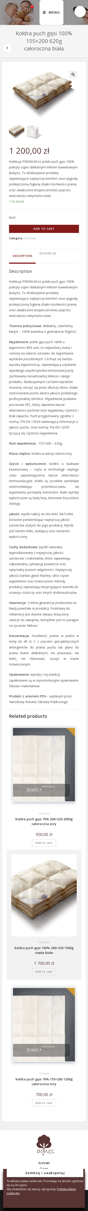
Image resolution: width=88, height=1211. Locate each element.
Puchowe (30, 238)
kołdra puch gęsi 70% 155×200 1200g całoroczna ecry (44, 1081)
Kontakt (44, 1163)
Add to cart (43, 229)
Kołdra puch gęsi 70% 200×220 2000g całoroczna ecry (44, 821)
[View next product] (7, 48)
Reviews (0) (47, 253)
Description (22, 256)
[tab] (22, 256)
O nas (44, 1168)
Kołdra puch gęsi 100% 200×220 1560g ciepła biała (44, 950)
